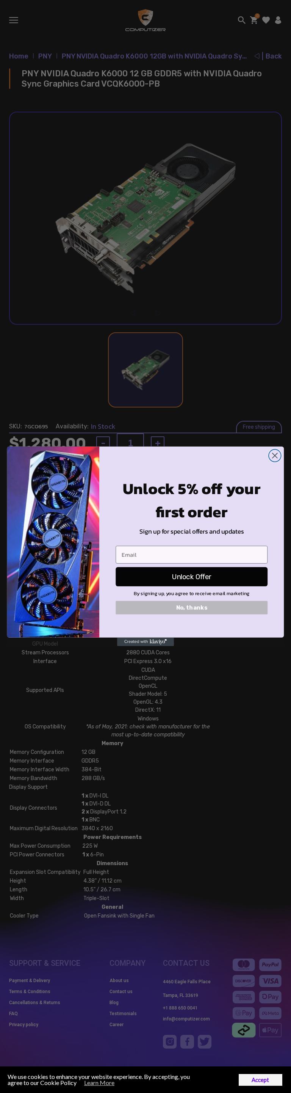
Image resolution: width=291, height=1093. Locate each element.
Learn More (99, 1082)
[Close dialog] (275, 456)
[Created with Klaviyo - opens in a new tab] (145, 642)
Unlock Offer (192, 576)
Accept (260, 1079)
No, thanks (191, 607)
